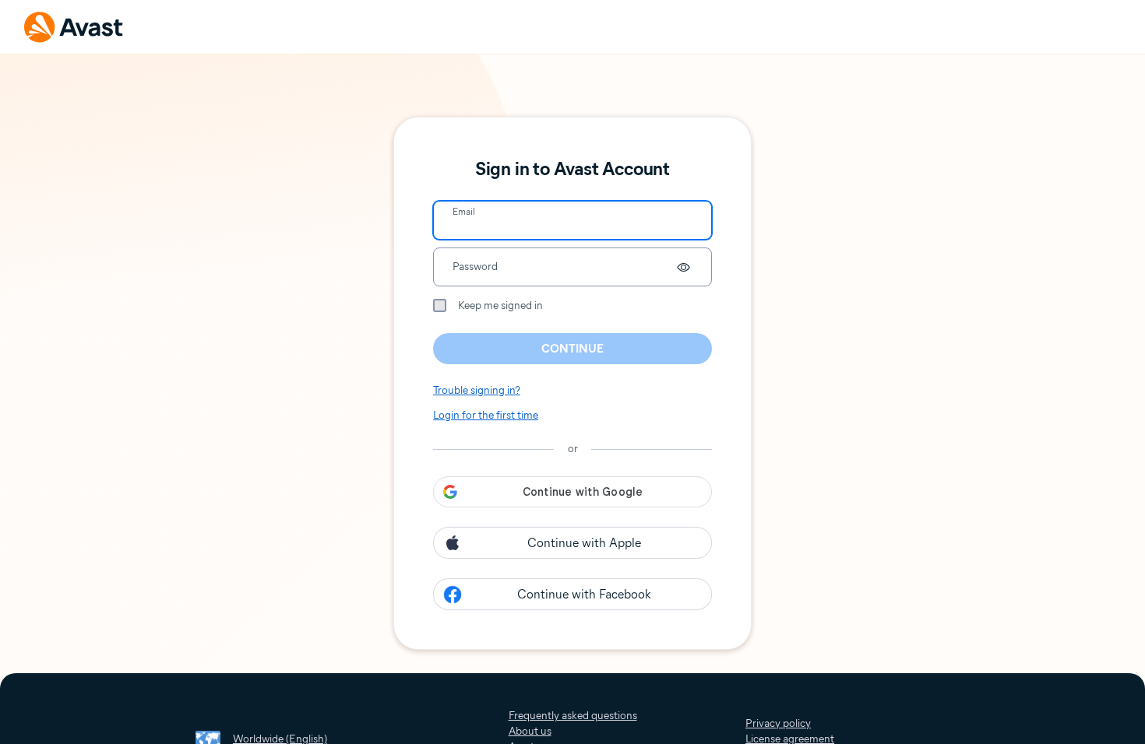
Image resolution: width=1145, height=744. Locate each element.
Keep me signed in (500, 305)
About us (530, 731)
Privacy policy (778, 723)
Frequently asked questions (573, 715)
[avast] (74, 27)
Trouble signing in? (476, 390)
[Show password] (683, 267)
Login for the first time (485, 415)
